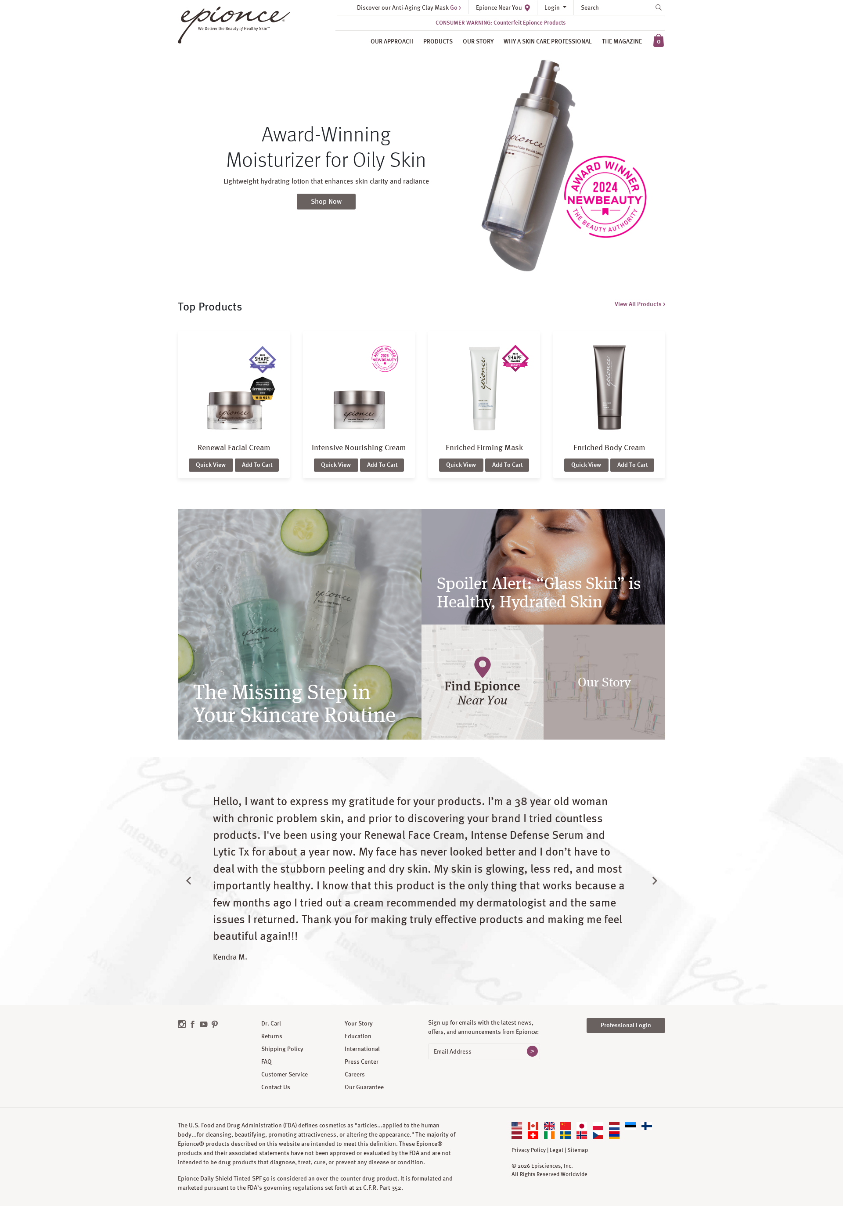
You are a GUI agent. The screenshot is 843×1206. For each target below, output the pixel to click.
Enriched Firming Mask (484, 447)
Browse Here (326, 206)
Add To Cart (257, 465)
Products (438, 41)
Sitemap (577, 1150)
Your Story (359, 1023)
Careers (355, 1074)
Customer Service (284, 1074)
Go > (455, 7)
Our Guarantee (364, 1087)
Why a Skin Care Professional (548, 41)
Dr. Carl (271, 1023)
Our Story (478, 41)
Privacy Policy (529, 1150)
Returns (271, 1036)
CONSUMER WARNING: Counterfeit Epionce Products (501, 22)
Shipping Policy (282, 1049)
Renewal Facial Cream (234, 447)
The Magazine (622, 41)
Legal (556, 1150)
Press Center (361, 1061)
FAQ (266, 1061)
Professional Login (626, 1025)
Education (358, 1036)
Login (552, 7)
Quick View (211, 465)
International (362, 1049)
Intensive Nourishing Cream (359, 447)
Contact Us (275, 1087)
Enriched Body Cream (609, 447)
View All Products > (640, 304)
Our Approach (392, 41)
